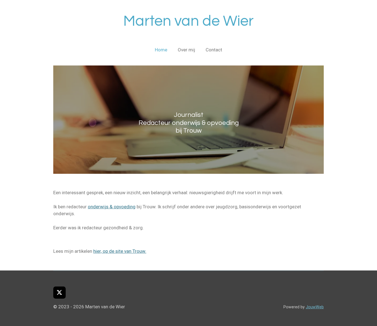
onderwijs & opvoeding (112, 206)
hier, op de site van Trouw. (119, 251)
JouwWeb (315, 307)
